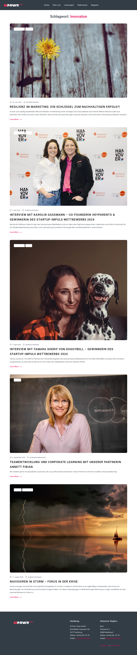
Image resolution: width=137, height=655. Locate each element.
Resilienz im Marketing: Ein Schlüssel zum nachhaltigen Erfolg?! (65, 106)
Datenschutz (115, 645)
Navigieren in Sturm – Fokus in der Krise (44, 581)
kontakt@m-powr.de (83, 638)
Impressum (104, 645)
